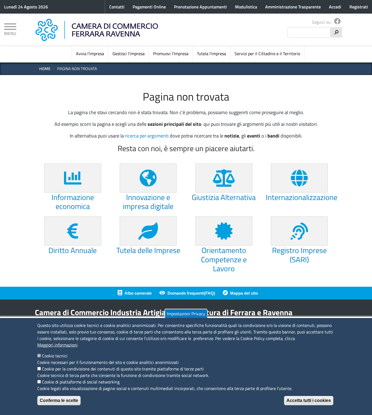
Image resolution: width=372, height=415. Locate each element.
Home (44, 68)
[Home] (96, 29)
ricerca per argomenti (147, 135)
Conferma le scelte (59, 400)
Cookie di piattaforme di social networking (81, 382)
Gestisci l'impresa (128, 53)
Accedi (335, 7)
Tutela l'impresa (211, 53)
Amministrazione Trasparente (293, 7)
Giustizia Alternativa (224, 197)
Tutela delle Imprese (148, 250)
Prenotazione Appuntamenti (200, 7)
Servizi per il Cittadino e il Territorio (267, 53)
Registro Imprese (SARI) (299, 254)
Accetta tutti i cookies (308, 400)
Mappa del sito (244, 293)
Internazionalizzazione (301, 197)
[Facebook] (337, 22)
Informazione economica (72, 201)
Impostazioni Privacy (186, 313)
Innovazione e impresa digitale (148, 201)
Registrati (358, 7)
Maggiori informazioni (57, 345)
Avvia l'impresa (90, 53)
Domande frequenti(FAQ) (191, 293)
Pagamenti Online (149, 7)
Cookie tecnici (55, 355)
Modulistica (246, 7)
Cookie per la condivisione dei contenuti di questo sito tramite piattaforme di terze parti (123, 369)
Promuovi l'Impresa (170, 53)
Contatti (116, 7)
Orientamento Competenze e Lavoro (224, 259)
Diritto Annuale (72, 250)
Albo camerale (138, 293)
